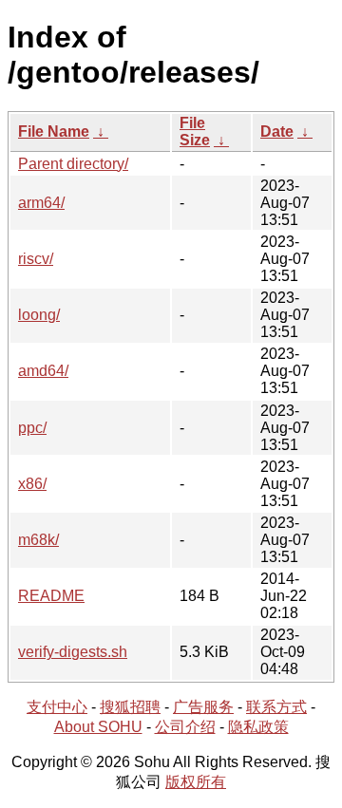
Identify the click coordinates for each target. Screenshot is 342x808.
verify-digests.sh (72, 652)
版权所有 (195, 782)
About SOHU (98, 727)
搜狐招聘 (130, 707)
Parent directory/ (73, 164)
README (51, 596)
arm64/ (41, 203)
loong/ (39, 315)
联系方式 (276, 707)
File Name (53, 131)
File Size (195, 131)
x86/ (32, 484)
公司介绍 (185, 727)
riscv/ (35, 259)
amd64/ (43, 371)
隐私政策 (258, 727)
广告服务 (203, 707)
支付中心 (57, 707)
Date (277, 131)
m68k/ (38, 540)
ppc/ (32, 428)
